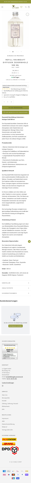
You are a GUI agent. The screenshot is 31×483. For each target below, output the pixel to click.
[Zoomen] (27, 14)
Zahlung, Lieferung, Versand (10, 403)
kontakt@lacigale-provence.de (14, 377)
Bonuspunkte (6, 398)
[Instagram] (2, 386)
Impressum (5, 418)
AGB (3, 421)
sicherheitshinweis (9, 293)
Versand (19, 75)
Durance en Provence (15, 55)
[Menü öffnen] (2, 7)
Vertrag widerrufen (7, 430)
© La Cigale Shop (15, 462)
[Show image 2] (14, 51)
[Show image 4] (18, 51)
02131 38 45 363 (12, 379)
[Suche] (26, 7)
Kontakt (4, 400)
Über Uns (4, 395)
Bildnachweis (6, 406)
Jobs (3, 409)
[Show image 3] (16, 51)
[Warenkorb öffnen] (29, 7)
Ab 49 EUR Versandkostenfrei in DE (15, 1)
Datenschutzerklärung (8, 424)
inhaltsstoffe (7, 288)
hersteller (6, 283)
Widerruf (4, 427)
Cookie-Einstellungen (8, 383)
